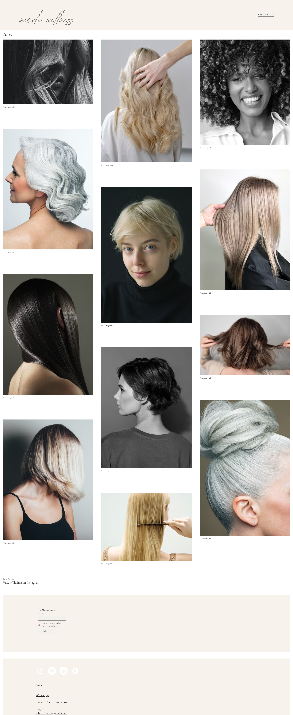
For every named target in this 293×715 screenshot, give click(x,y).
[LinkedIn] (64, 671)
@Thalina (15, 582)
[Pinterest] (52, 671)
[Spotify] (75, 671)
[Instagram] (40, 671)
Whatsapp (42, 695)
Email (40, 614)
